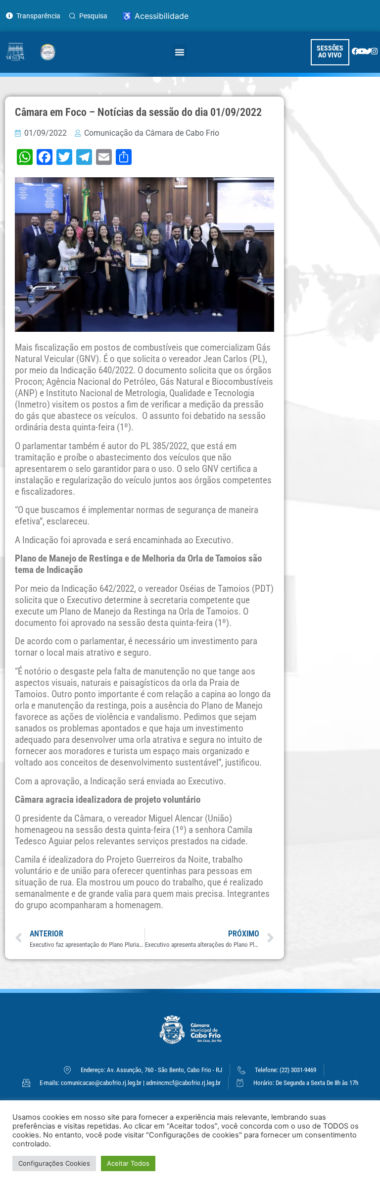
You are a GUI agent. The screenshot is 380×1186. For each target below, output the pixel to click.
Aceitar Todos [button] (128, 1163)
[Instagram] (374, 51)
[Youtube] (362, 51)
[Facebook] (355, 51)
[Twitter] (368, 51)
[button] (179, 52)
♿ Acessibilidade (155, 16)
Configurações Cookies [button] (54, 1163)
